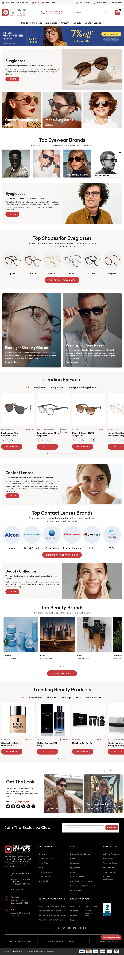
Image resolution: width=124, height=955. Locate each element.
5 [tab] (58, 453)
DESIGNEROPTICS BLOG (62, 941)
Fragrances (35, 697)
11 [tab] (76, 453)
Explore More (11, 362)
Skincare (52, 697)
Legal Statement (46, 877)
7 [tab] (64, 453)
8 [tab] (67, 453)
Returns (73, 915)
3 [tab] (53, 453)
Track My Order (110, 863)
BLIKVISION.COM (109, 941)
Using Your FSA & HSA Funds (51, 920)
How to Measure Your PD (50, 911)
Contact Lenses (93, 22)
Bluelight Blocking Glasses (82, 387)
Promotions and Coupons (81, 854)
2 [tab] (50, 453)
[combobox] (92, 12)
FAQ (72, 920)
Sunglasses (40, 387)
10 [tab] (73, 453)
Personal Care (94, 697)
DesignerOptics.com (24, 951)
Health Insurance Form (89, 913)
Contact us (75, 906)
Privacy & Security (47, 872)
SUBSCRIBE (111, 827)
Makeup (66, 697)
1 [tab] (47, 453)
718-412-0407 (54, 12)
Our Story (43, 854)
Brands (73, 858)
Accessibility (44, 881)
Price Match (108, 858)
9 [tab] (70, 453)
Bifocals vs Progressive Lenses (52, 915)
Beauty (77, 22)
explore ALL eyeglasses (62, 280)
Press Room (44, 863)
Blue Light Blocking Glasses (82, 886)
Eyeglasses (57, 387)
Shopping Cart (109, 872)
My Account (108, 868)
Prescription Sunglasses (81, 881)
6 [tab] (61, 453)
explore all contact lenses (62, 555)
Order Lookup (91, 906)
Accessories (75, 890)
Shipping (74, 911)
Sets (78, 697)
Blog (41, 868)
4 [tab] (56, 453)
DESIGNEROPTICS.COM (18, 941)
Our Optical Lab (46, 858)
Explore (12, 79)
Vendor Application (108, 878)
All (27, 387)
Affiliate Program (111, 854)
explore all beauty (62, 673)
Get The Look (53, 808)
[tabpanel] (17, 421)
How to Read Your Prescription (52, 906)
